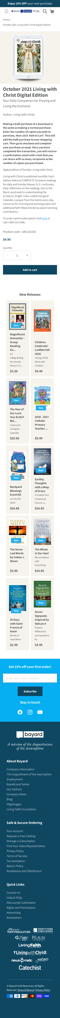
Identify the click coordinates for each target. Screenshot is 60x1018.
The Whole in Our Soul (42, 551)
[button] (6, 11)
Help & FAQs (14, 897)
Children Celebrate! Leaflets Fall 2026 (42, 348)
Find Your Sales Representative (26, 846)
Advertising (13, 912)
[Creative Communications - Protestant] (22, 939)
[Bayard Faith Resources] (18, 931)
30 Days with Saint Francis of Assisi (16, 625)
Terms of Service (17, 856)
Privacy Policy (15, 851)
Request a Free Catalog (21, 836)
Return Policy (15, 866)
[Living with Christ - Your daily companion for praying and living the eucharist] (30, 954)
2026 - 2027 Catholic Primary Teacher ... (42, 422)
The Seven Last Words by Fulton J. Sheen (17, 555)
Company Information (20, 769)
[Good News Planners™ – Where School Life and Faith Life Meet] (42, 961)
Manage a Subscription (21, 841)
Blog (9, 799)
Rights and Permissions (21, 907)
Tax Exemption (16, 861)
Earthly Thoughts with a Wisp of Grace (42, 485)
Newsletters (14, 917)
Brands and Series (18, 784)
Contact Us (13, 892)
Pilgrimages (14, 804)
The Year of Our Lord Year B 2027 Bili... (17, 415)
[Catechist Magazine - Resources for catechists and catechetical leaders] (30, 968)
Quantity (7, 247)
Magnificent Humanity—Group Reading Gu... (17, 342)
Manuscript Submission (21, 902)
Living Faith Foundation (21, 809)
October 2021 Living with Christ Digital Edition (27, 24)
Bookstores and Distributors (24, 871)
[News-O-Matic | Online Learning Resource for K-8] (21, 961)
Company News (16, 794)
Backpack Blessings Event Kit (16, 490)
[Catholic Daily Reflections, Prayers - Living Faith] (30, 946)
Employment (15, 779)
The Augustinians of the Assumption (29, 774)
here (44, 218)
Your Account (15, 831)
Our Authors (14, 789)
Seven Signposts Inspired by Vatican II (42, 617)
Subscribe (30, 691)
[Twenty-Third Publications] (43, 931)
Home (6, 19)
